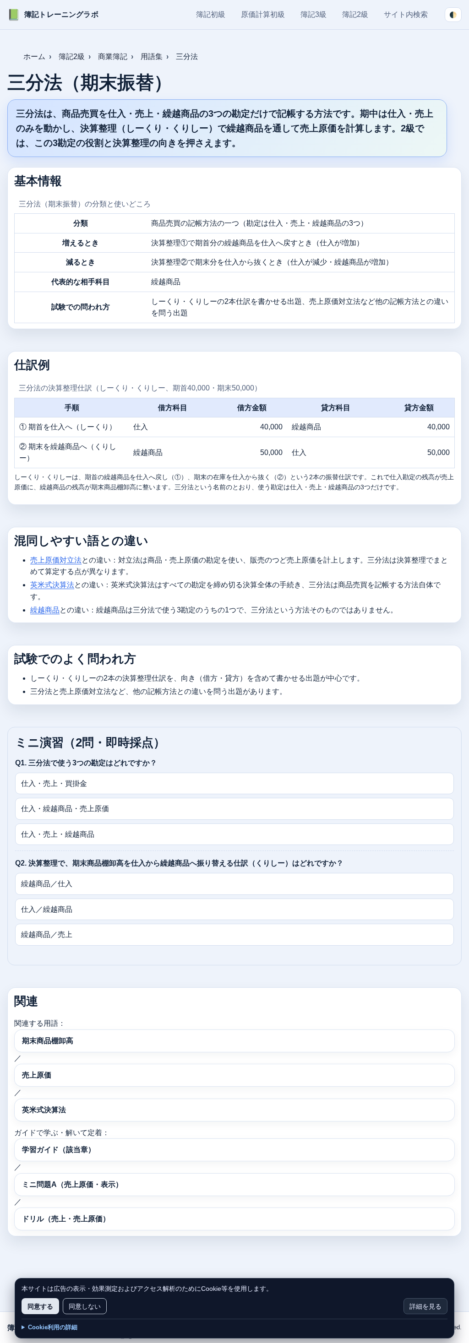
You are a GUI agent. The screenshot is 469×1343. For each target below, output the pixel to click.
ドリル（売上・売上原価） (66, 1219)
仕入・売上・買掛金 (54, 783)
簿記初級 (210, 14)
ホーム (34, 56)
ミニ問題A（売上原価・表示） (72, 1184)
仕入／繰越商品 (46, 909)
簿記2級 (355, 14)
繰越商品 (45, 610)
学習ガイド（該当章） (58, 1149)
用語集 (152, 56)
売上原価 (36, 1075)
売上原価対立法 (56, 560)
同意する (40, 1306)
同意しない (85, 1306)
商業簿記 (112, 56)
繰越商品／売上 (46, 934)
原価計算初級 (263, 14)
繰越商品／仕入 (46, 884)
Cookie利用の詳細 (52, 1327)
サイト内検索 (406, 14)
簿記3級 (313, 14)
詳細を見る (425, 1306)
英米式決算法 (52, 585)
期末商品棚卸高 (47, 1041)
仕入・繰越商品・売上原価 (65, 808)
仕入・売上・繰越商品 (57, 834)
